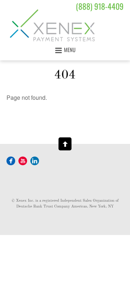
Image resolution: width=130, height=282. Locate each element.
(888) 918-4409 (100, 6)
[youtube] (22, 160)
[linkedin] (34, 160)
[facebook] (10, 160)
